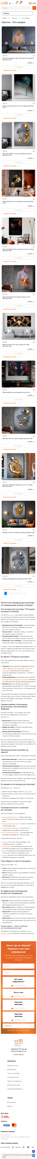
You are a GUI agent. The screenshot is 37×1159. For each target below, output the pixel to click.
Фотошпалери (11, 1102)
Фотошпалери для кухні (9, 817)
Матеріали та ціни (12, 1065)
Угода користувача (13, 1077)
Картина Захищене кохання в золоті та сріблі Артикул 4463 (17, 485)
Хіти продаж (25, 18)
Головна (4, 18)
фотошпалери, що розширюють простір (15, 679)
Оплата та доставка (13, 1073)
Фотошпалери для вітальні (10, 828)
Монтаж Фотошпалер (13, 1085)
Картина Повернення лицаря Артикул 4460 (17, 579)
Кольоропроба (11, 1069)
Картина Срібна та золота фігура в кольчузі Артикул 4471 (17, 154)
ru (12, 3)
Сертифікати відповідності (15, 1089)
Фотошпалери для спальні (10, 823)
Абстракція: (6, 846)
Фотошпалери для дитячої (10, 832)
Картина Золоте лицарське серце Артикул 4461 (18, 532)
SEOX (4, 1157)
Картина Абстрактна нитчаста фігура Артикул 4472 (18, 106)
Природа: (5, 842)
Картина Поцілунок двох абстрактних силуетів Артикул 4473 (18, 59)
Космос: (4, 855)
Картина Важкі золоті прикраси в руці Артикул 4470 (18, 202)
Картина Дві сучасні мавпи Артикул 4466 (16, 392)
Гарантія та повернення (14, 1081)
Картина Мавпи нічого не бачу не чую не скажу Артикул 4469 (18, 250)
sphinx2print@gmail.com (18, 1051)
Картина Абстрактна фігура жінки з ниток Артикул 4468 (16, 297)
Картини (14, 18)
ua (10, 3)
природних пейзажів (16, 668)
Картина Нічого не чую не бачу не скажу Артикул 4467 (16, 345)
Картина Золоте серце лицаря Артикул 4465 (17, 438)
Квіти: (4, 851)
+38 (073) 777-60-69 (18, 1049)
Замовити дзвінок (18, 1054)
